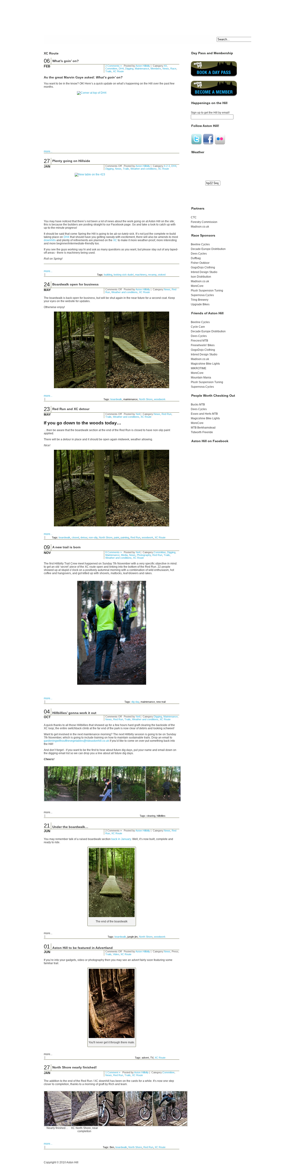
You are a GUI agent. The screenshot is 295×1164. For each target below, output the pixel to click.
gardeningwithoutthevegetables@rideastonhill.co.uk (76, 740)
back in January (121, 839)
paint (116, 537)
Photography (144, 555)
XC (115, 240)
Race (173, 68)
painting (125, 537)
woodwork (159, 399)
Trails (108, 71)
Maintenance (142, 68)
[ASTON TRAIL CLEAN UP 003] (95, 800)
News (165, 68)
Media (124, 555)
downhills (50, 240)
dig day (135, 701)
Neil (138, 414)
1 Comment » (112, 1072)
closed (75, 537)
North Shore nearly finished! (74, 1067)
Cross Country (113, 39)
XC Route (118, 71)
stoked (161, 274)
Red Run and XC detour (70, 409)
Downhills (85, 39)
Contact (164, 39)
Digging (129, 68)
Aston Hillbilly (143, 65)
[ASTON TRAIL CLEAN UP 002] (61, 800)
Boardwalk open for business (75, 284)
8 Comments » (113, 552)
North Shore (146, 399)
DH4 (121, 68)
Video (116, 954)
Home (50, 39)
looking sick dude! (124, 274)
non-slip (93, 537)
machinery (141, 274)
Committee (111, 68)
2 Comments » (113, 65)
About (65, 39)
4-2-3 (167, 166)
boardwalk (116, 399)
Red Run (166, 414)
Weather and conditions (143, 168)
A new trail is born (66, 547)
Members (155, 68)
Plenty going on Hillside (71, 161)
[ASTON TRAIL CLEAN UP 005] (163, 800)
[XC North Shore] (61, 1125)
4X (133, 39)
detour (83, 537)
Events (146, 39)
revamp (152, 274)
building (108, 274)
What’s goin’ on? (65, 61)
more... (48, 151)
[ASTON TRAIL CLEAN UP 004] (129, 800)
